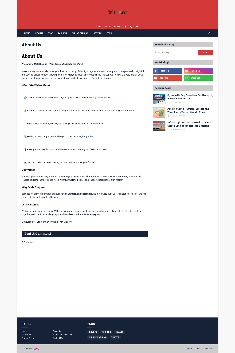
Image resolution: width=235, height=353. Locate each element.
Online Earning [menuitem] (80, 33)
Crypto (93, 332)
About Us (57, 331)
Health (120, 332)
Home (98, 27)
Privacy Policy (28, 338)
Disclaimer (26, 334)
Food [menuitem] (50, 33)
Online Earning (98, 337)
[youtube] (137, 27)
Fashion (106, 332)
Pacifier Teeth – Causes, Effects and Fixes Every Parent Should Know (188, 110)
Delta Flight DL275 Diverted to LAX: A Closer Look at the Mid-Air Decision (189, 124)
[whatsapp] (198, 78)
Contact (116, 27)
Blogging (35, 349)
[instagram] (131, 27)
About (107, 27)
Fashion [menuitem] (62, 33)
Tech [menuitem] (109, 33)
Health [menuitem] (39, 33)
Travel (115, 337)
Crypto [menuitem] (98, 33)
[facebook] (126, 27)
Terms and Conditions (62, 334)
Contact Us (58, 338)
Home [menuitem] (27, 33)
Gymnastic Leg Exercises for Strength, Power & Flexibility (190, 97)
